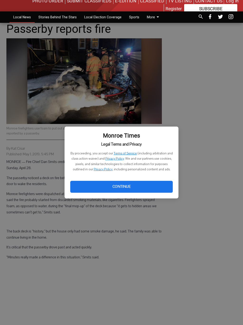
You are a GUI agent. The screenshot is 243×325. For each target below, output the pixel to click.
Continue (121, 186)
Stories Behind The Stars (57, 17)
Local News (22, 17)
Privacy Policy (114, 159)
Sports (134, 17)
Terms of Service (125, 153)
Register (173, 8)
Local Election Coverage (103, 17)
